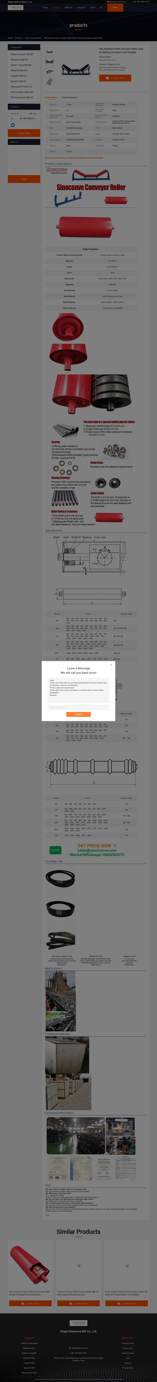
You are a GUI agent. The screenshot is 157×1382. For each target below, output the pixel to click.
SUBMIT (78, 714)
